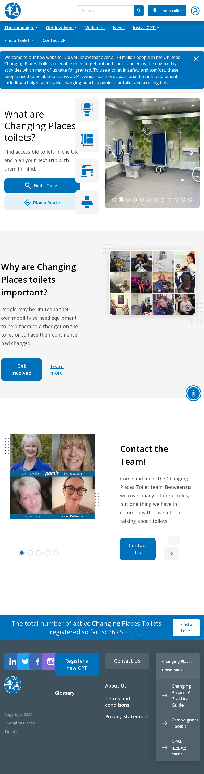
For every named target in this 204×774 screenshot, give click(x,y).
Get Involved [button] (60, 28)
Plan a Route (46, 203)
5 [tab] (142, 200)
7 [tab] (156, 200)
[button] (195, 10)
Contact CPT (55, 40)
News (119, 28)
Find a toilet (186, 627)
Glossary (65, 693)
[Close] (196, 58)
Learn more (57, 369)
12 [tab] (190, 200)
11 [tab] (183, 200)
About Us (116, 685)
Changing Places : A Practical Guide (181, 695)
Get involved (21, 369)
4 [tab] (135, 200)
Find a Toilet (46, 186)
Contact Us (138, 549)
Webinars (95, 28)
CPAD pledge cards (179, 747)
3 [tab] (128, 200)
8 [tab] (162, 200)
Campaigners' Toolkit (185, 723)
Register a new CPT (77, 664)
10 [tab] (176, 200)
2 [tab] (121, 199)
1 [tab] (114, 200)
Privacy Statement (126, 716)
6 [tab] (149, 200)
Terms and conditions (117, 701)
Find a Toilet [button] (17, 40)
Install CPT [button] (144, 28)
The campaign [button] (19, 28)
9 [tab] (169, 200)
